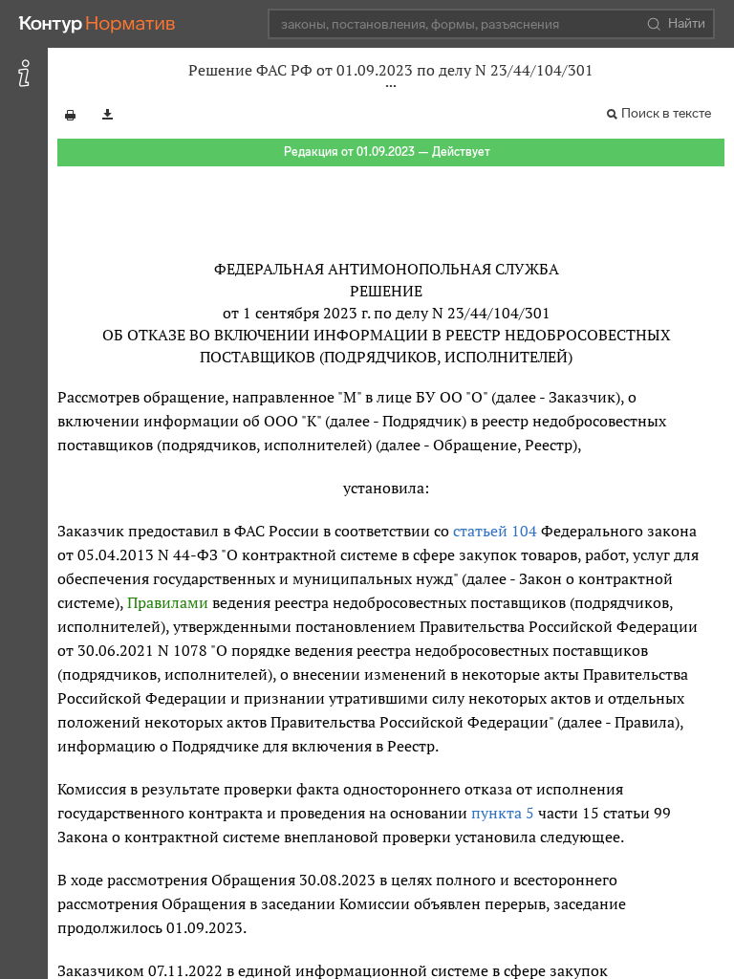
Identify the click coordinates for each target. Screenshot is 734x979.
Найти (686, 23)
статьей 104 (495, 530)
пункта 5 (502, 812)
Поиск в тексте (666, 113)
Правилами (167, 602)
